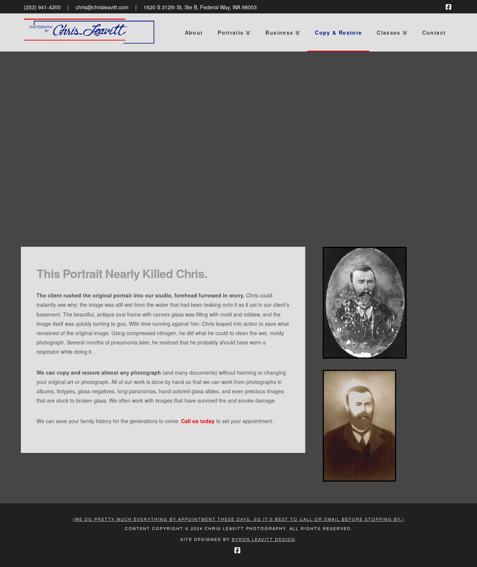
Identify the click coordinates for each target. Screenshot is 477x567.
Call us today (198, 421)
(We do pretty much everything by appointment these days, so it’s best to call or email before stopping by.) (238, 519)
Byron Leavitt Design (263, 539)
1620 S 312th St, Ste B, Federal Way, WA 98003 (200, 7)
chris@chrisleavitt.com (102, 7)
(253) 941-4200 (42, 7)
